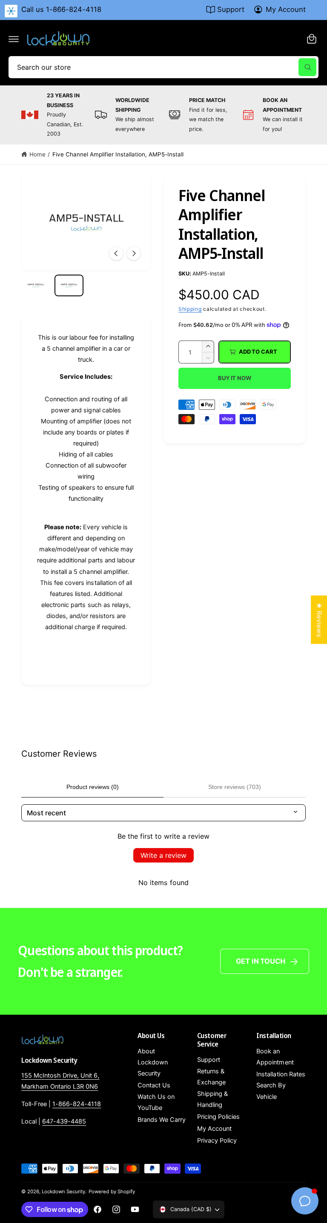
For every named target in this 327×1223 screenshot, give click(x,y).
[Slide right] (134, 253)
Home (37, 154)
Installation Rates (280, 1074)
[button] (13, 38)
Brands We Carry (162, 1120)
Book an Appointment (274, 1056)
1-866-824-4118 (76, 1104)
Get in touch (260, 961)
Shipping (190, 309)
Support (230, 9)
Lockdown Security (63, 1192)
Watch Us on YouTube (156, 1102)
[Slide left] (116, 253)
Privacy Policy (217, 1140)
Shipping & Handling (212, 1099)
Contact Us (154, 1085)
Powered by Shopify (112, 1192)
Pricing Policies (218, 1117)
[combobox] (163, 67)
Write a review (163, 855)
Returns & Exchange (211, 1076)
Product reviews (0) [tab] (92, 786)
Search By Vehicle (270, 1090)
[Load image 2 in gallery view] (68, 285)
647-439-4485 (64, 1121)
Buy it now (234, 378)
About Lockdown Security (153, 1062)
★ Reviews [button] (319, 619)
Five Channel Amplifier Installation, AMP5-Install (118, 154)
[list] (163, 115)
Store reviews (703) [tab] (234, 786)
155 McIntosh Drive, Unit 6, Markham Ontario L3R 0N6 (60, 1081)
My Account (286, 9)
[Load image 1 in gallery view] (35, 285)
